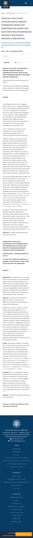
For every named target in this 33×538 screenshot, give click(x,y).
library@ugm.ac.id (19, 441)
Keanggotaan (16, 452)
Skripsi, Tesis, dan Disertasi (17, 506)
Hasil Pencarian (11, 13)
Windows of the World (16, 467)
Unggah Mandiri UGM (16, 497)
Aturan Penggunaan (9, 535)
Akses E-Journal (16, 503)
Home (3, 13)
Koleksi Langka (16, 515)
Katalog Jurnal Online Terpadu (17, 479)
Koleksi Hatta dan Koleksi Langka (16, 464)
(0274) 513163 (19, 439)
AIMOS (16, 500)
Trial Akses (16, 488)
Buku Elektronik (16, 485)
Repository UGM (16, 521)
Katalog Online (16, 518)
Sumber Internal (16, 476)
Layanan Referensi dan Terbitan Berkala (16, 458)
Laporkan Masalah (24, 534)
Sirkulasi (16, 455)
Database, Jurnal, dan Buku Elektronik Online (16, 482)
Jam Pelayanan (16, 449)
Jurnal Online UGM (16, 509)
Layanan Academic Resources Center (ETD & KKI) (16, 461)
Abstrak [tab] (7, 62)
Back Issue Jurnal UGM (16, 512)
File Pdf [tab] (18, 62)
